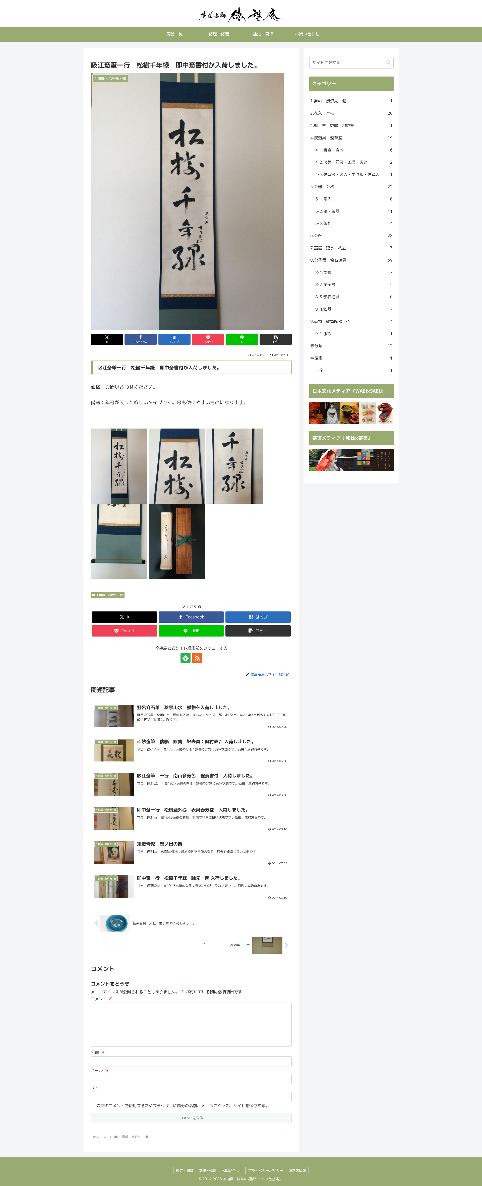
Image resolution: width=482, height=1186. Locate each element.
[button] (276, 339)
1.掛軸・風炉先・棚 (109, 595)
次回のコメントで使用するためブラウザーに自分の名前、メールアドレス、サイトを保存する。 (183, 1105)
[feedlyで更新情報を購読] (185, 658)
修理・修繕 (207, 1170)
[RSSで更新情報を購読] (197, 658)
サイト (97, 1088)
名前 (97, 1052)
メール (99, 1070)
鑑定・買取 (185, 1170)
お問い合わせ (232, 1170)
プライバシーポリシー (265, 1170)
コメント (101, 999)
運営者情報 (297, 1170)
